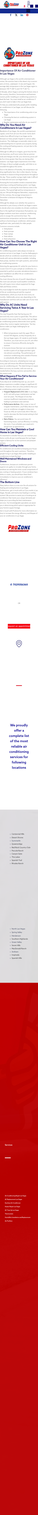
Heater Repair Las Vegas (12, 1207)
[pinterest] (27, 16)
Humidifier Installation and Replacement (17, 1217)
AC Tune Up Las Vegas (12, 1210)
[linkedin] (21, 16)
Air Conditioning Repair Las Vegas (15, 1196)
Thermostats (9, 1214)
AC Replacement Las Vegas (13, 1199)
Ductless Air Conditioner (13, 1203)
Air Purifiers (8, 1221)
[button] (28, 11)
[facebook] (10, 16)
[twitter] (16, 16)
